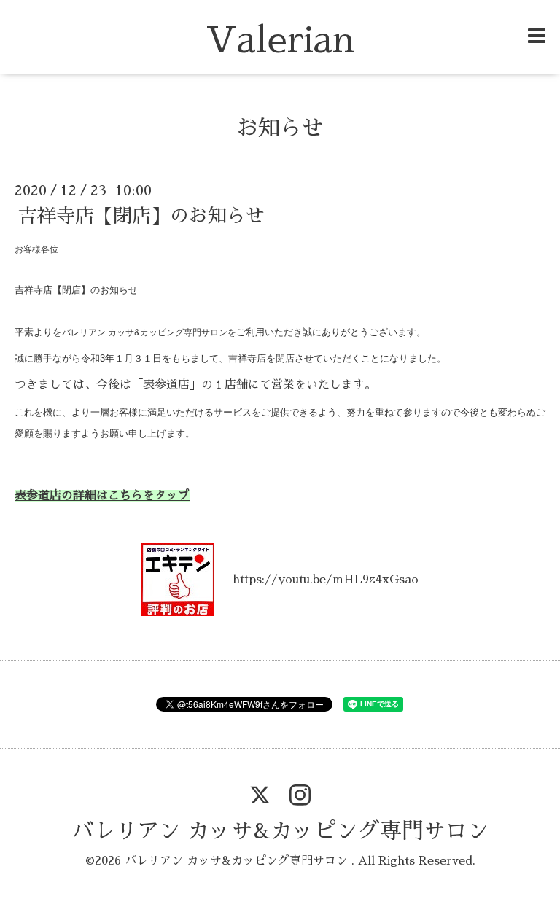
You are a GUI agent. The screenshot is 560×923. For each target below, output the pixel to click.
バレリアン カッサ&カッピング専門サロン (280, 831)
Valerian (280, 40)
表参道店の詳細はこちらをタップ (102, 496)
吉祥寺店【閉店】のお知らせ (141, 215)
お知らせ (280, 128)
